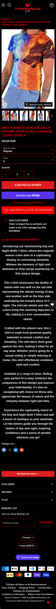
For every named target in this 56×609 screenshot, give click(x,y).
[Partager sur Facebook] (4, 450)
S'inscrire (46, 522)
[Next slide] (51, 115)
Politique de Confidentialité (26, 591)
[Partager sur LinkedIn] (15, 450)
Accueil (6, 19)
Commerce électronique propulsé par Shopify (28, 601)
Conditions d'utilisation (13, 594)
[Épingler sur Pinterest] (21, 450)
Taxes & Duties (9, 588)
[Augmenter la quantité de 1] (29, 174)
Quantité (6, 167)
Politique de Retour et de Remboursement (26, 584)
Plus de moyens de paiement (28, 202)
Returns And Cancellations (41, 594)
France (26, 546)
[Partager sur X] (9, 450)
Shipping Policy (27, 588)
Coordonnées (44, 588)
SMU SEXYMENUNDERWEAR (22, 239)
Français (26, 537)
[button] (5, 115)
